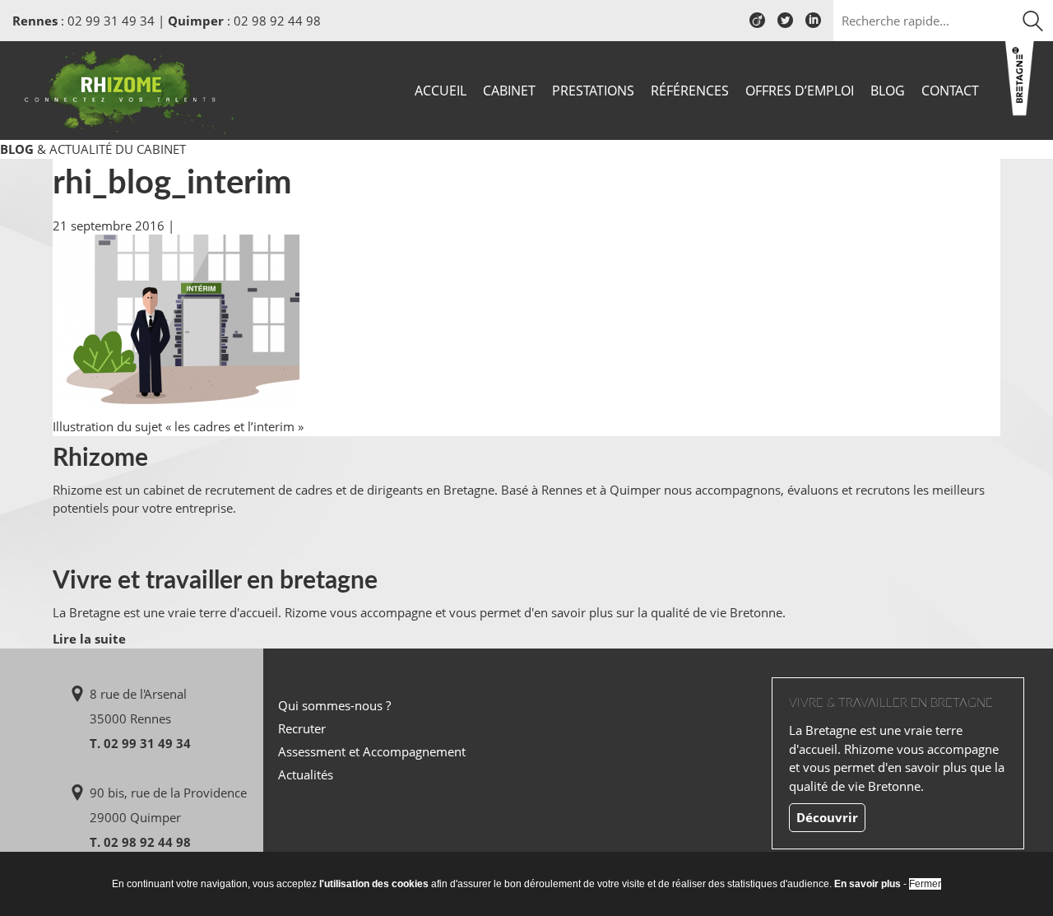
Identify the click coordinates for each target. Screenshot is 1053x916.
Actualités (305, 774)
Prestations (593, 90)
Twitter (785, 26)
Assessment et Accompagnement (372, 751)
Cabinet (509, 90)
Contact (950, 90)
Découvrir (827, 817)
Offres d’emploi (799, 90)
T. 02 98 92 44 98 (140, 842)
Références (690, 90)
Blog (887, 90)
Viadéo (757, 26)
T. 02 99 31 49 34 (140, 743)
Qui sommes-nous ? (334, 705)
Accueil (440, 90)
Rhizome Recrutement (125, 88)
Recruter (302, 728)
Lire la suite (89, 638)
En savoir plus (867, 884)
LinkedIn (813, 26)
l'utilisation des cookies (374, 884)
